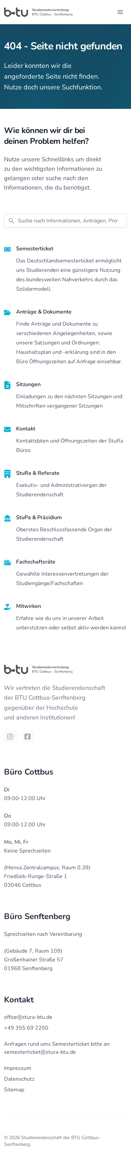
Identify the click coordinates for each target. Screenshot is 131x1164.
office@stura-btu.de (28, 1017)
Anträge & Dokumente (44, 312)
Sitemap (14, 1089)
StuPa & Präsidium (39, 517)
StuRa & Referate (37, 473)
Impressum (17, 1068)
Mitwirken (28, 606)
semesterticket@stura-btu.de (40, 1052)
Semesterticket (34, 248)
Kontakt (25, 428)
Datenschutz (19, 1079)
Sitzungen (28, 384)
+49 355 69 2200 (26, 1028)
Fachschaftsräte (35, 562)
